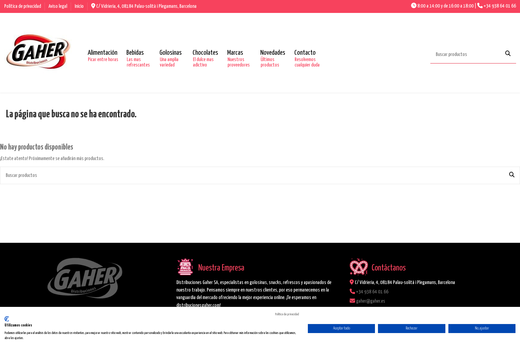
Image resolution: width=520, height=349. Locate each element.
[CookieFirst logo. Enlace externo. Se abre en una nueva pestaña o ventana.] (7, 319)
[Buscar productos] (508, 54)
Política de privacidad (23, 6)
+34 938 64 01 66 (500, 6)
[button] (102, 52)
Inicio (79, 6)
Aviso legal (58, 6)
